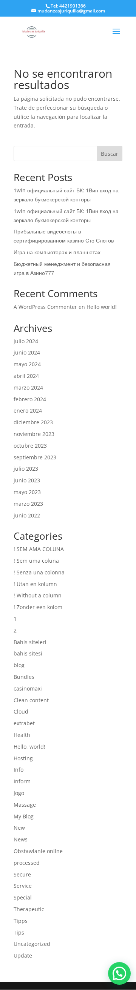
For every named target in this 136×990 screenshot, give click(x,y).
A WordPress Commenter (45, 306)
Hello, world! (29, 746)
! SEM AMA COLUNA (39, 549)
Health (22, 734)
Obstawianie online (38, 851)
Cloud (21, 711)
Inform (22, 781)
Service (23, 885)
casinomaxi (28, 688)
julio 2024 (26, 341)
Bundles (24, 676)
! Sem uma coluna (36, 560)
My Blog (24, 816)
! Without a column (38, 595)
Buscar (109, 153)
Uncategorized (32, 943)
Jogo (19, 793)
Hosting (23, 758)
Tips (19, 932)
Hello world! (102, 306)
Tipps (21, 920)
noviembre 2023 (34, 433)
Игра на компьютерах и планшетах (57, 252)
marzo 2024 (28, 387)
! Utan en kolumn (35, 584)
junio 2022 (27, 515)
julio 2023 (26, 468)
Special (23, 897)
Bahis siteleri (30, 642)
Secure (22, 874)
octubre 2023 (30, 445)
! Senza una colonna (39, 572)
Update (23, 955)
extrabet (24, 723)
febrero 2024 (30, 399)
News (21, 839)
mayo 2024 (27, 364)
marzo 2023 (28, 503)
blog (19, 665)
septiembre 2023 (35, 457)
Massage (25, 804)
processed (27, 862)
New (19, 827)
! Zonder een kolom (38, 607)
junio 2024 (27, 352)
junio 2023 (27, 480)
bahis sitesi (28, 653)
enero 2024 (28, 410)
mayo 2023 (27, 492)
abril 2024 (26, 375)
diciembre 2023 (33, 422)
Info (18, 769)
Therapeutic (29, 909)
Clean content (31, 700)
